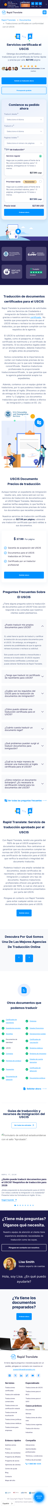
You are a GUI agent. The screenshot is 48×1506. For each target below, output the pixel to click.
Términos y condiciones (34, 1456)
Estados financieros (37, 1028)
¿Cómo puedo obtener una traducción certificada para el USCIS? (20, 712)
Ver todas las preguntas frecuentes (25, 800)
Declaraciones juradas (38, 1034)
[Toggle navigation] (44, 12)
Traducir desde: (11, 114)
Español (6, 1503)
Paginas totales (11, 137)
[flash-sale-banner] (24, 4)
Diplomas (33, 1021)
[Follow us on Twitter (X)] (15, 1375)
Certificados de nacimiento (11, 1021)
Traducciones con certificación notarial (12, 1406)
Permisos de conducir (13, 1061)
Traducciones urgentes (34, 1424)
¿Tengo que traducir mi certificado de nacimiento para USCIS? (22, 676)
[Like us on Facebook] (38, 1375)
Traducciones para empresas (11, 1428)
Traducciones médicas (13, 1423)
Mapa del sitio (10, 1480)
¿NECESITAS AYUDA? (39, 1497)
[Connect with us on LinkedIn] (21, 1375)
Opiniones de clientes (12, 1465)
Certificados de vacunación (35, 1040)
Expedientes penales (13, 1028)
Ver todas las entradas (22, 1125)
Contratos (9, 1054)
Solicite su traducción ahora (24, 81)
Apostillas (9, 1034)
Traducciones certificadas (10, 1389)
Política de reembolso (12, 1453)
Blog (6, 1472)
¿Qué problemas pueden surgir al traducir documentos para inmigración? (22, 746)
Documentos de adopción (11, 1077)
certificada (35, 317)
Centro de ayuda (11, 1469)
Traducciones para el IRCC (33, 1392)
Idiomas (28, 1414)
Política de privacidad (33, 1460)
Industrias (29, 1432)
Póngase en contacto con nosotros (24, 1248)
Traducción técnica (32, 1428)
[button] (15, 1205)
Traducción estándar (12, 1394)
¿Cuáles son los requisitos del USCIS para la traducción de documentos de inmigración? (20, 693)
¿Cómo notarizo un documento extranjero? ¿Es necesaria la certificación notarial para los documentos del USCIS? (20, 784)
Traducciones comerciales (10, 1399)
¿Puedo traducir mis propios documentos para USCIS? (19, 626)
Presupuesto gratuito (24, 90)
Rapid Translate (9, 20)
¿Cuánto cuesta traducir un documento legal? (19, 728)
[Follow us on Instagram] (10, 1375)
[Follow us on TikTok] (27, 1375)
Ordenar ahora (24, 212)
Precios (7, 1449)
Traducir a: (9, 126)
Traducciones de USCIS (34, 1387)
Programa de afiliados (13, 1457)
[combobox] (7, 1503)
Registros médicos (36, 1048)
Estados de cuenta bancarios (36, 1060)
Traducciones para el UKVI (33, 1399)
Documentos (25, 20)
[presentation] (19, 958)
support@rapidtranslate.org (24, 1369)
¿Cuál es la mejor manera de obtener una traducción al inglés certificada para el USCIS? (21, 764)
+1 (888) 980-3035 (34, 1464)
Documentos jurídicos (37, 1078)
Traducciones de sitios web (34, 1419)
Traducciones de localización (11, 1413)
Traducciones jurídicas (13, 1419)
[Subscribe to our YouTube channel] (33, 1375)
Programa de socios (12, 1461)
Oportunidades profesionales (31, 1450)
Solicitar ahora (24, 575)
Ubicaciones (30, 1445)
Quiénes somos (10, 1445)
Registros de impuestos (38, 1054)
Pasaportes (10, 1069)
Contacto (8, 1476)
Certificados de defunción (35, 1069)
